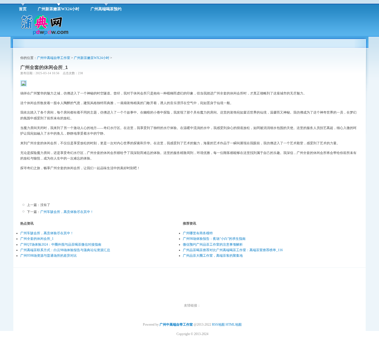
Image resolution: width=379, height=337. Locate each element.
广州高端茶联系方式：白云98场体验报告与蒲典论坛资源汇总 (65, 250)
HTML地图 (234, 324)
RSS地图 (218, 324)
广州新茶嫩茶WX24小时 (91, 58)
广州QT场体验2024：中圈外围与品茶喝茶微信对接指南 (60, 244)
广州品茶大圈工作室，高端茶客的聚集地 (213, 256)
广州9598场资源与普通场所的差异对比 (48, 256)
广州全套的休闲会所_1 (37, 239)
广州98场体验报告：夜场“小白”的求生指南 (214, 239)
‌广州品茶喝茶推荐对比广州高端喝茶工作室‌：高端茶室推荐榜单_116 (233, 250)
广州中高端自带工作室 (53, 58)
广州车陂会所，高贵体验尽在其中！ (67, 212)
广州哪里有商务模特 (198, 233)
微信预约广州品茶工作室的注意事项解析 (213, 244)
